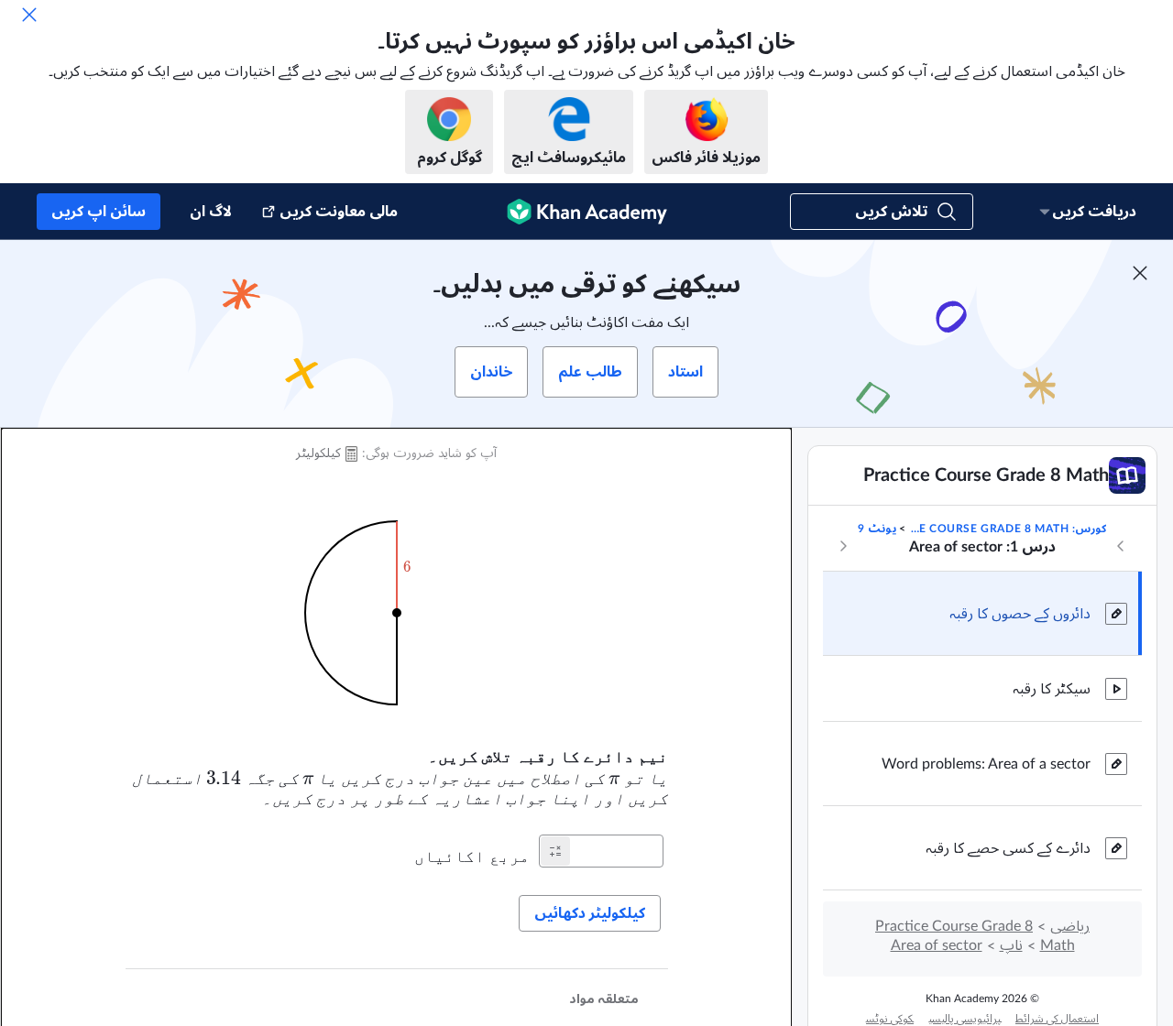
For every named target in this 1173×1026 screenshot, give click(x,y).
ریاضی (1070, 926)
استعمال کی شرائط (1057, 1018)
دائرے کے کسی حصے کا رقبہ (1008, 848)
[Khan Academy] (587, 211)
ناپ (1011, 945)
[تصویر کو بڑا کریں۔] (396, 612)
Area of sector (936, 945)
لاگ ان (211, 211)
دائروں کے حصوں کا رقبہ (1020, 613)
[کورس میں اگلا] (843, 546)
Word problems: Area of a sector (986, 764)
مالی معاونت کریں (339, 211)
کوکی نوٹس (890, 1018)
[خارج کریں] (29, 14)
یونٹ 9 (877, 528)
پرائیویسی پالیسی (964, 1018)
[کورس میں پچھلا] (1121, 546)
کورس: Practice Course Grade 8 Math (1007, 528)
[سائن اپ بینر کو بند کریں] (1140, 273)
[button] (555, 851)
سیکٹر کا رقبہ (1052, 689)
